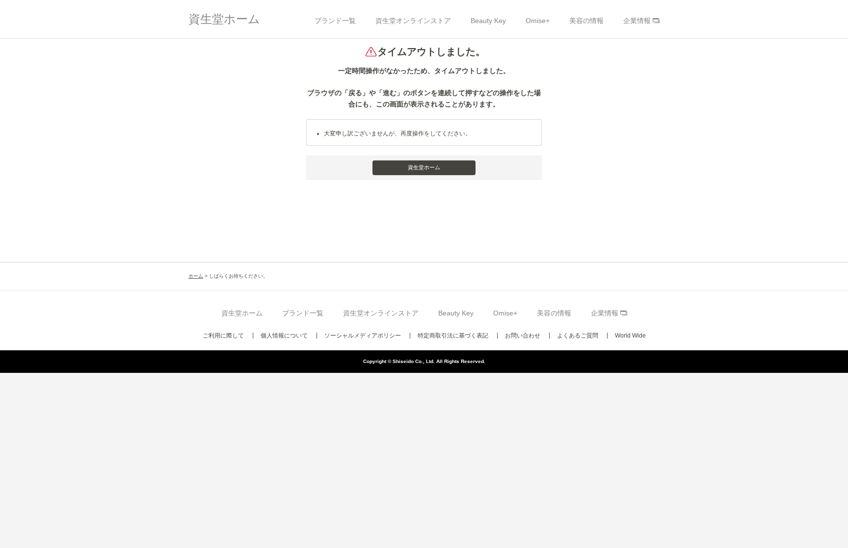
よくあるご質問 (577, 335)
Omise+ (538, 21)
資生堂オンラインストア (413, 21)
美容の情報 (586, 21)
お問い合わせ (522, 335)
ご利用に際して (223, 335)
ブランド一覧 (335, 21)
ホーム (195, 276)
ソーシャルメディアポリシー (362, 335)
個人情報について (284, 335)
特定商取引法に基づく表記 (453, 335)
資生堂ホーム (224, 19)
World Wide (630, 335)
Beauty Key (488, 21)
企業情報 (637, 21)
